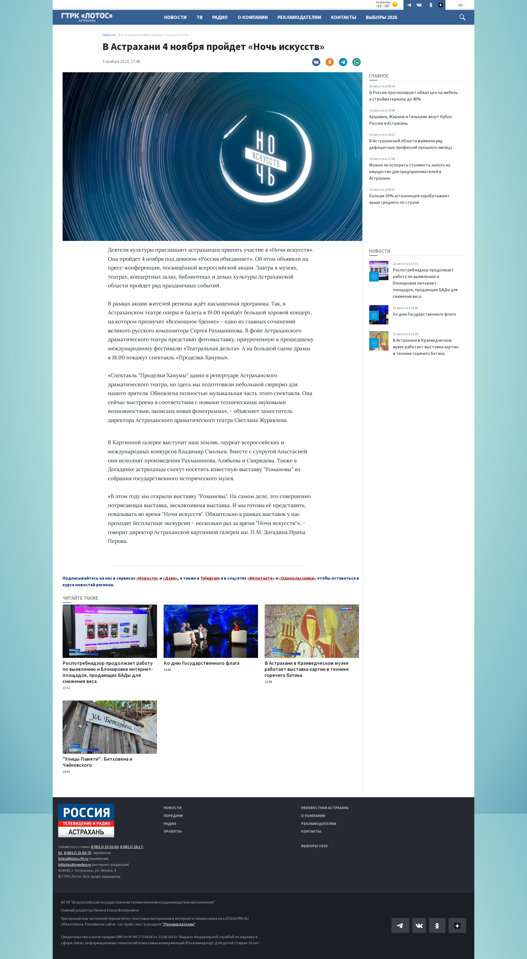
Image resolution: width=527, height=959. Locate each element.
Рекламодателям (299, 17)
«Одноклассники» (297, 578)
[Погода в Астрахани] (387, 4)
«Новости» (147, 578)
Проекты (173, 831)
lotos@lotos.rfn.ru (73, 858)
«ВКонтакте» (261, 578)
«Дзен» (170, 578)
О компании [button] (253, 17)
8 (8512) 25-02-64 (104, 846)
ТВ (200, 17)
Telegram (210, 578)
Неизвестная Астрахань (325, 807)
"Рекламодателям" (178, 924)
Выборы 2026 (381, 17)
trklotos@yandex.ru (74, 864)
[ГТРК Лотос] (87, 18)
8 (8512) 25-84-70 (77, 852)
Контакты (343, 17)
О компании (313, 815)
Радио (220, 17)
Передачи (173, 815)
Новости (175, 17)
